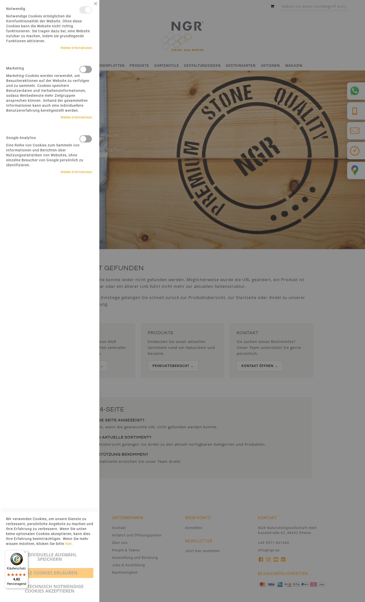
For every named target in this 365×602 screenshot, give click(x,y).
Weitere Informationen (76, 48)
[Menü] (25, 553)
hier (68, 544)
